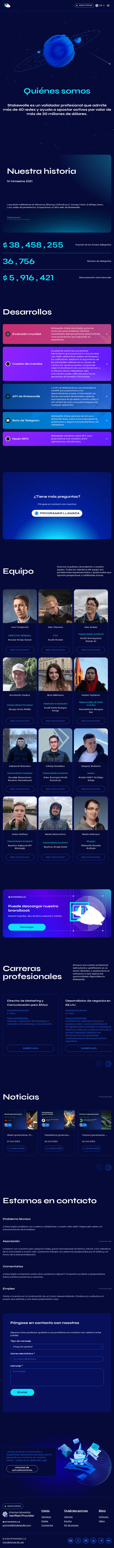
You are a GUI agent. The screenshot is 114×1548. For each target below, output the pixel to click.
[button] (102, 5)
